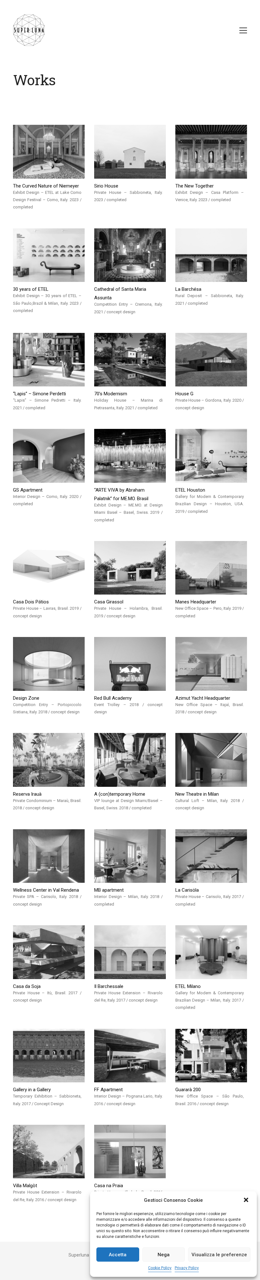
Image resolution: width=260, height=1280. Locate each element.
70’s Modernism (110, 394)
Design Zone (26, 698)
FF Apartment (108, 1089)
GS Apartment (27, 490)
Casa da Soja (27, 986)
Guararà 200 (188, 1089)
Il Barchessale (108, 986)
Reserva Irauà (27, 794)
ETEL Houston (190, 490)
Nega (164, 1255)
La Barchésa (188, 289)
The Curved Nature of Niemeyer (46, 186)
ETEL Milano (188, 986)
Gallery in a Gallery (32, 1089)
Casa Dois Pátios (31, 602)
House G (184, 394)
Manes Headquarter (195, 602)
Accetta (118, 1255)
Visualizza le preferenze (219, 1255)
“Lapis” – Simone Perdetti (39, 394)
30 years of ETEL (31, 289)
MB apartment (109, 890)
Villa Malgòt (25, 1185)
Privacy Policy (187, 1268)
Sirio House (106, 186)
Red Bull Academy (113, 698)
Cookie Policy (160, 1268)
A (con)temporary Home (119, 794)
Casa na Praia (108, 1185)
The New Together (194, 186)
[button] (246, 1200)
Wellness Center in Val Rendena (46, 890)
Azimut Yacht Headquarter (202, 698)
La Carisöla (187, 890)
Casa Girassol (108, 602)
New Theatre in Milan (197, 794)
